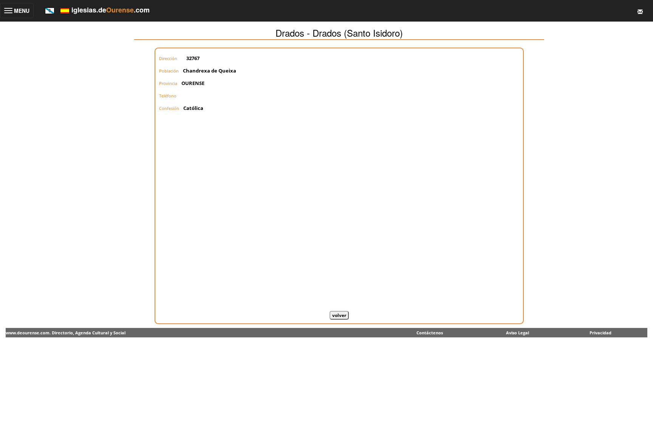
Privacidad (600, 332)
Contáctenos (429, 332)
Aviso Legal (517, 332)
